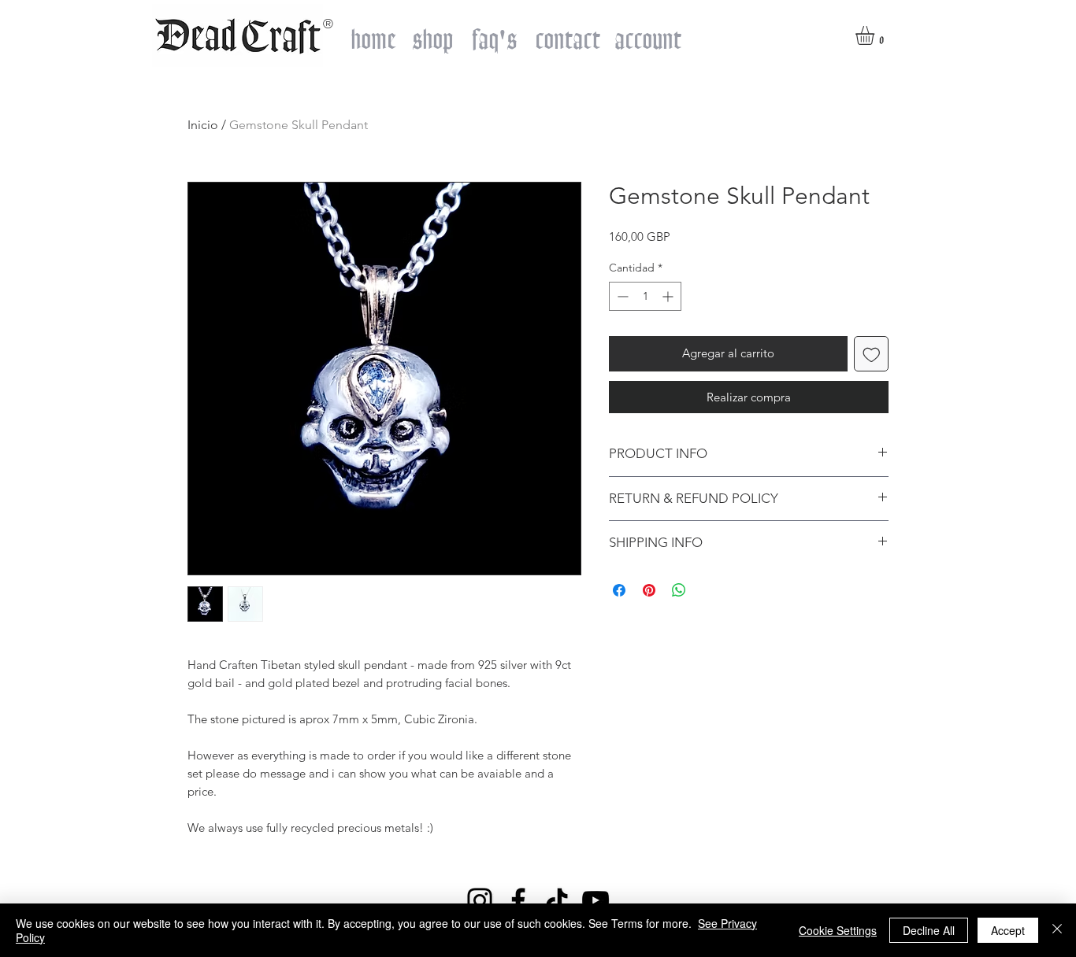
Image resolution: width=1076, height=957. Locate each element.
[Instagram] (479, 900)
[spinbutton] (645, 296)
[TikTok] (556, 900)
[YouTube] (595, 900)
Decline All (929, 930)
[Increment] (669, 296)
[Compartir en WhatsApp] (679, 590)
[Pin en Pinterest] (649, 590)
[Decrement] (621, 296)
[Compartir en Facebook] (619, 590)
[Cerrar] (1057, 930)
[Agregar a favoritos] (871, 353)
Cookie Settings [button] (838, 930)
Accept (1008, 930)
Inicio (202, 124)
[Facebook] (518, 900)
